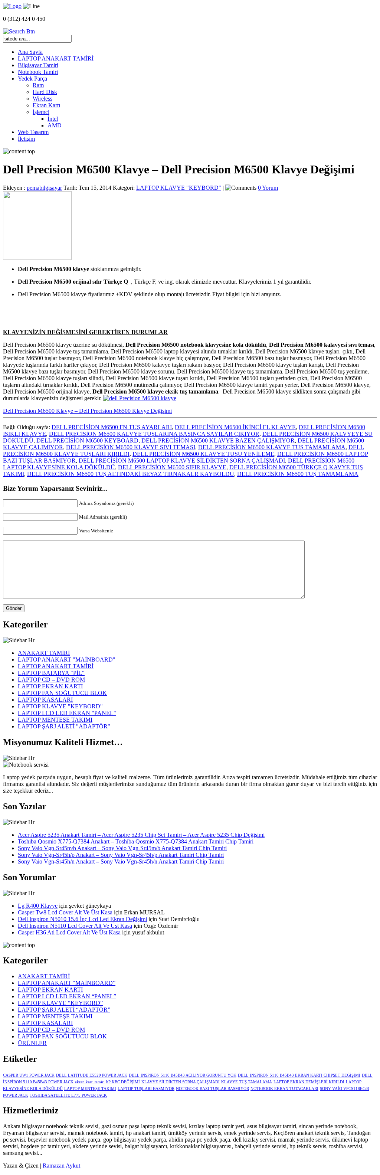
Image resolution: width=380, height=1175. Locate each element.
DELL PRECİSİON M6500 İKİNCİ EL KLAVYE (235, 427)
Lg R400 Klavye (38, 906)
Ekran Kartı (46, 105)
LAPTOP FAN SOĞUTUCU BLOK (62, 693)
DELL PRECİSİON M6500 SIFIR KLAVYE (172, 467)
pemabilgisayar (44, 188)
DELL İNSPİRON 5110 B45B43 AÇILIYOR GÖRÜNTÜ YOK (182, 1075)
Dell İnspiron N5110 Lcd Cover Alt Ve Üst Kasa (75, 926)
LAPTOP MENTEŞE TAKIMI (55, 720)
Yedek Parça (32, 78)
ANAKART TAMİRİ (44, 653)
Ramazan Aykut (61, 1165)
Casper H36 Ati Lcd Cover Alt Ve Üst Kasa (69, 932)
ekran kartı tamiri (90, 1082)
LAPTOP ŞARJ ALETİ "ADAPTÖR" (64, 726)
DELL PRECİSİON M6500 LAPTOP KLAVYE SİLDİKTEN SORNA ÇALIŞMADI (182, 460)
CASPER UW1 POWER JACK (29, 1075)
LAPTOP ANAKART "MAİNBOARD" (66, 659)
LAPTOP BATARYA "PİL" (51, 673)
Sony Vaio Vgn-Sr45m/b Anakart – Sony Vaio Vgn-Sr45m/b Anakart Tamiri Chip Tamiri (122, 848)
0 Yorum (268, 188)
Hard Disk (45, 92)
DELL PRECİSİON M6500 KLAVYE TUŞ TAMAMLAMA (271, 447)
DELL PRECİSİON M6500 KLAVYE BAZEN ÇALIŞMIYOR (218, 440)
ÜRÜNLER (32, 1043)
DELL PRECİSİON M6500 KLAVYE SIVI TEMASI (130, 447)
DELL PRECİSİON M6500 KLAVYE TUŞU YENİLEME (203, 454)
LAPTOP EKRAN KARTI (50, 686)
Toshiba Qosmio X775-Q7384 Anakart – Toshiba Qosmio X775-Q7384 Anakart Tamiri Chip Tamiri (135, 841)
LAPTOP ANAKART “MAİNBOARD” (66, 983)
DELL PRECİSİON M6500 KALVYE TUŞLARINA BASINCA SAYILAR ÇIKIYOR (154, 434)
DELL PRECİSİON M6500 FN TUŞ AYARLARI (112, 427)
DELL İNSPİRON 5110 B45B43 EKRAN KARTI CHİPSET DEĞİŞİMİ (299, 1075)
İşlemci (41, 112)
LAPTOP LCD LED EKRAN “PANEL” (67, 996)
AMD (55, 125)
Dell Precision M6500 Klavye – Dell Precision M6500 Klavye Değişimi (87, 411)
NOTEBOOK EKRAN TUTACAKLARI (284, 1089)
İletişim (26, 139)
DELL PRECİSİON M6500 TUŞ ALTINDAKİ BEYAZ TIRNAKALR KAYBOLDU (130, 474)
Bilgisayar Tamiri (38, 65)
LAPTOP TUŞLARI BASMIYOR (146, 1089)
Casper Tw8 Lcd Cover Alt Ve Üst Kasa (65, 912)
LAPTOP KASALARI (45, 699)
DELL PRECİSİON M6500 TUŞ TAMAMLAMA (297, 474)
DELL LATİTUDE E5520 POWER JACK (91, 1075)
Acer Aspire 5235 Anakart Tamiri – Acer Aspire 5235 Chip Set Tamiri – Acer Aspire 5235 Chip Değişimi (141, 835)
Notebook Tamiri (38, 72)
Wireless (42, 98)
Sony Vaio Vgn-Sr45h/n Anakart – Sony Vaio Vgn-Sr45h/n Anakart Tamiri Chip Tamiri (121, 861)
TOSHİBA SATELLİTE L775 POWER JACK (68, 1095)
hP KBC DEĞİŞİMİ (123, 1082)
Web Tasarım (33, 132)
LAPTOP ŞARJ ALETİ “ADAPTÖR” (64, 1009)
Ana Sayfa (30, 52)
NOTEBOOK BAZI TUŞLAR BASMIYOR (212, 1089)
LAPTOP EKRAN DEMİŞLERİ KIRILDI (308, 1082)
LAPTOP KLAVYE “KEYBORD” (60, 1003)
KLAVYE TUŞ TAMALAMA (246, 1082)
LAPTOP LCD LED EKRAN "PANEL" (67, 713)
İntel (53, 118)
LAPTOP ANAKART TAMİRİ (56, 58)
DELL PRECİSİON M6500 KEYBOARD (87, 440)
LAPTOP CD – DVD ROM (51, 679)
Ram (38, 85)
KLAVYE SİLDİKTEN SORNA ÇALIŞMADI (180, 1082)
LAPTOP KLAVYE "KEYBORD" (178, 188)
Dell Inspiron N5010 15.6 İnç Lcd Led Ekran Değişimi (82, 919)
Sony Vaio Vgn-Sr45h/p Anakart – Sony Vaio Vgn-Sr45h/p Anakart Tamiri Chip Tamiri (121, 855)
